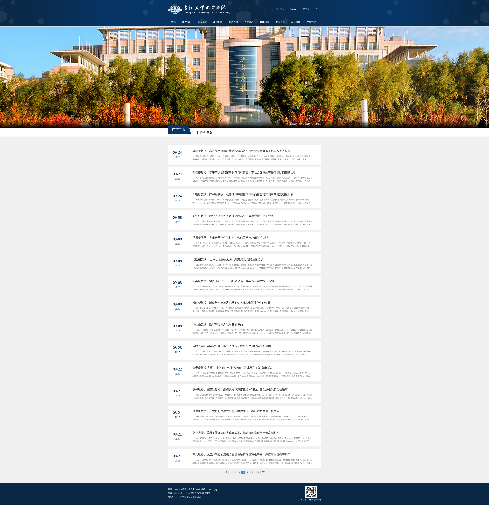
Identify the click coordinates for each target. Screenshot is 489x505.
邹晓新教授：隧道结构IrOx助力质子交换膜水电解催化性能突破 (231, 302)
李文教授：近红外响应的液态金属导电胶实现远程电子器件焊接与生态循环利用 (241, 454)
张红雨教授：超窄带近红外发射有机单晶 (217, 324)
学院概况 (186, 22)
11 (248, 472)
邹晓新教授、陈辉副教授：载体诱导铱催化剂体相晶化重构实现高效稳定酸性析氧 (242, 194)
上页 (225, 472)
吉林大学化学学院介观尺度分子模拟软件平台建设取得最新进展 (231, 346)
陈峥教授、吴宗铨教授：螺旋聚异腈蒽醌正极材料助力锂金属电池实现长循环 (240, 389)
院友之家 (311, 22)
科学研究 (264, 22)
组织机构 (217, 22)
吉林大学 (305, 9)
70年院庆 (280, 9)
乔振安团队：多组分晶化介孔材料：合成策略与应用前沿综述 (230, 237)
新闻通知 (202, 22)
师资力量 (233, 22)
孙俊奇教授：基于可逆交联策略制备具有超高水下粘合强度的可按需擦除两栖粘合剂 (244, 172)
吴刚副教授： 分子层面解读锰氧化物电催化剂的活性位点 (227, 259)
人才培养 (249, 22)
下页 (263, 472)
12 (252, 472)
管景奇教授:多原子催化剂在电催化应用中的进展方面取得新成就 (232, 367)
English (293, 9)
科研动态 (317, 124)
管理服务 (295, 22)
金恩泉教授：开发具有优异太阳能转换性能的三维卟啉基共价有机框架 (235, 411)
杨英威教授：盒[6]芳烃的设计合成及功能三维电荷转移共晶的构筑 (233, 281)
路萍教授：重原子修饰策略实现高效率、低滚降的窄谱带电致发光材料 (235, 432)
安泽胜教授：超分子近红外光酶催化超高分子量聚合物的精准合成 (233, 216)
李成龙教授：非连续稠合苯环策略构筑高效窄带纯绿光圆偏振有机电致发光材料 (241, 151)
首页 (173, 22)
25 (258, 472)
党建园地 (280, 22)
